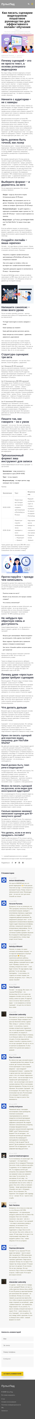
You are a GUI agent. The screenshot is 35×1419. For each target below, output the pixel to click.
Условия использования (8, 1402)
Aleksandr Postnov (7, 55)
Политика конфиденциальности (11, 1405)
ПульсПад (8, 4)
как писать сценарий (21, 856)
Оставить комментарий (12, 1374)
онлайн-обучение (20, 859)
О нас (3, 1399)
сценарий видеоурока (10, 856)
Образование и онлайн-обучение (11, 57)
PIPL (2, 1408)
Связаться (4, 1411)
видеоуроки (28, 859)
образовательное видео (8, 859)
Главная (17, 30)
